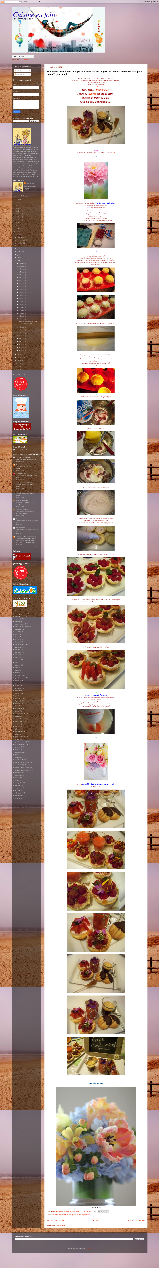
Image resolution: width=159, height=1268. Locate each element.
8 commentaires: (86, 1211)
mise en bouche (20, 719)
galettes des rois (20, 678)
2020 (17, 217)
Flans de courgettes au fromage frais (26, 459)
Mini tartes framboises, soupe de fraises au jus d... (28, 322)
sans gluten (18, 783)
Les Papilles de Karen (23, 457)
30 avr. (21, 263)
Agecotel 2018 (20, 616)
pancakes (18, 726)
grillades (18, 688)
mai (19, 257)
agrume (17, 619)
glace (17, 683)
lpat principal (19, 708)
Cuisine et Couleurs (22, 509)
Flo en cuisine (20, 519)
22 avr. (21, 287)
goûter (74, 1215)
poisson (17, 747)
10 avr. (21, 327)
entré (16, 667)
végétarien (18, 796)
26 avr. (21, 275)
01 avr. (21, 350)
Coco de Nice (30, 183)
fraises (92, 94)
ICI (114, 152)
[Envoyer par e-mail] (99, 1211)
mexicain (18, 716)
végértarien (18, 793)
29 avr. (21, 266)
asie (16, 634)
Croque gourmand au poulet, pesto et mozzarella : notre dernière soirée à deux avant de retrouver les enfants (26, 540)
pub (16, 754)
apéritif (17, 632)
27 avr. (21, 272)
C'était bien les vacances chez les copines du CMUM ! (25, 512)
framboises (102, 90)
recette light (19, 760)
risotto (17, 778)
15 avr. (21, 307)
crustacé (17, 660)
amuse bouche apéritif (22, 626)
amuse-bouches (94, 87)
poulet (17, 749)
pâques (17, 729)
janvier (20, 360)
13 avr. (21, 313)
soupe (17, 785)
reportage (18, 772)
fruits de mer (19, 675)
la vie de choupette (22, 500)
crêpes (17, 657)
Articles (18, 70)
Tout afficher (36, 547)
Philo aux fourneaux (22, 465)
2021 (17, 214)
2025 (17, 202)
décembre (21, 237)
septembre (21, 246)
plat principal (19, 744)
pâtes (17, 734)
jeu (16, 696)
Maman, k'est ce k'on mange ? (26, 536)
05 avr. (21, 342)
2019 (17, 220)
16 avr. (21, 304)
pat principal (19, 731)
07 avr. (21, 336)
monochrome (19, 721)
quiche (17, 757)
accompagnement (20, 614)
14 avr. (21, 310)
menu (17, 711)
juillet (20, 252)
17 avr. (21, 301)
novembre (21, 240)
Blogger (88, 1248)
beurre (17, 637)
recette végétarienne (21, 762)
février (20, 357)
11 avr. (21, 319)
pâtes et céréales (20, 737)
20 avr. (21, 292)
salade (17, 780)
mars (19, 354)
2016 (17, 229)
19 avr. (21, 295)
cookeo (17, 655)
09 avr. (21, 330)
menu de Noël (19, 714)
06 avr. (21, 339)
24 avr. (21, 281)
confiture (18, 652)
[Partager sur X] (103, 1211)
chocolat (18, 647)
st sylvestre (18, 788)
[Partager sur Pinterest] (107, 1211)
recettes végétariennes (84, 1215)
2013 (17, 364)
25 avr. (21, 278)
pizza (17, 739)
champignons (19, 644)
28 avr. (21, 269)
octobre (20, 243)
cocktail (17, 649)
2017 (17, 226)
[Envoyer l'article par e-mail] (94, 1211)
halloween (18, 691)
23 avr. (21, 284)
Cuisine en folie (35, 14)
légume (17, 701)
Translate (27, 59)
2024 (17, 205)
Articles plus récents (55, 1220)
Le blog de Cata (21, 473)
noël (16, 724)
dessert (97, 78)
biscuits (63, 1215)
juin (19, 255)
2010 (17, 370)
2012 (17, 367)
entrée (17, 670)
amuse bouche (56, 1215)
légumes (17, 703)
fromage (17, 673)
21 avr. (21, 289)
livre (16, 706)
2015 (17, 231)
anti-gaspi (18, 629)
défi (16, 662)
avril (19, 261)
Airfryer (17, 621)
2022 (17, 211)
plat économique (20, 742)
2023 (17, 208)
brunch (17, 642)
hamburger (18, 693)
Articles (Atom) (61, 1225)
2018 (17, 223)
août (19, 249)
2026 (17, 199)
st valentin (18, 790)
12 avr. (21, 316)
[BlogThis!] (101, 1211)
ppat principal (19, 752)
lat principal (19, 698)
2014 (17, 234)
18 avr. (21, 298)
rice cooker (18, 775)
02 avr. (21, 347)
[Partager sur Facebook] (105, 1211)
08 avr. (21, 333)
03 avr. (21, 345)
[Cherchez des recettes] (21, 450)
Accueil (96, 1220)
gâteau (17, 680)
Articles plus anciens (136, 1220)
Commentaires (20, 74)
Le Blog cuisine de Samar (24, 482)
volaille (17, 798)
